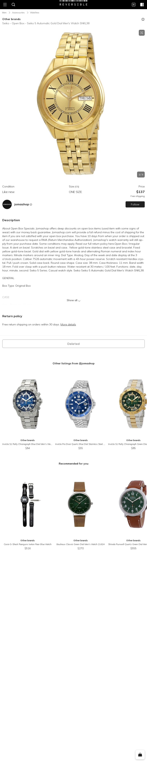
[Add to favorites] (143, 19)
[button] (73, 104)
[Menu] (5, 4)
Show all (72, 300)
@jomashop (87, 363)
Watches (34, 12)
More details (68, 324)
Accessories (18, 12)
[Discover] (142, 4)
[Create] (133, 4)
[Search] (13, 4)
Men (4, 12)
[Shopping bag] (140, 755)
